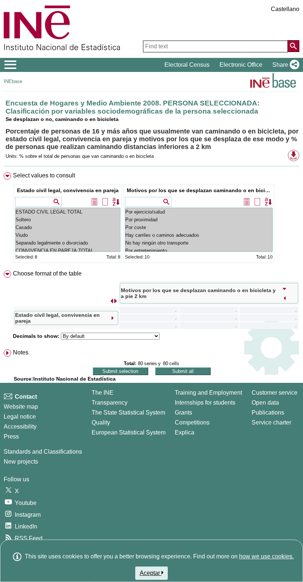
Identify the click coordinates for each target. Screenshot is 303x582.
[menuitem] (151, 219)
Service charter (271, 422)
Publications (268, 412)
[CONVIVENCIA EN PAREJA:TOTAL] (68, 250)
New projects (21, 461)
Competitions (192, 422)
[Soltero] (68, 220)
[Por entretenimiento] (198, 250)
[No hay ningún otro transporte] (198, 243)
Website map (21, 406)
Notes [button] (20, 352)
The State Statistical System (128, 412)
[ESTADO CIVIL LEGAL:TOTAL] (68, 212)
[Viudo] (68, 235)
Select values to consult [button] (44, 175)
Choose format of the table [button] (47, 273)
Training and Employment (208, 392)
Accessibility (20, 426)
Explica (184, 432)
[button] (284, 65)
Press (11, 436)
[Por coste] (198, 227)
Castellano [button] (285, 9)
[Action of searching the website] (293, 46)
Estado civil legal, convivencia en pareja (68, 190)
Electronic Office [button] (240, 65)
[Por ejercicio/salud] (198, 212)
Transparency (109, 402)
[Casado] (68, 227)
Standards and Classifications (43, 451)
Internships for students (205, 402)
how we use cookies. (266, 556)
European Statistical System (129, 432)
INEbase (13, 81)
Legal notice (20, 416)
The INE (102, 392)
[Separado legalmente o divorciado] (68, 243)
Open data (265, 402)
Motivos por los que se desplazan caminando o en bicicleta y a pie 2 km (200, 190)
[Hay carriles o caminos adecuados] (198, 235)
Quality (101, 422)
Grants (183, 412)
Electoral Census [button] (187, 65)
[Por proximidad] (198, 220)
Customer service (274, 392)
